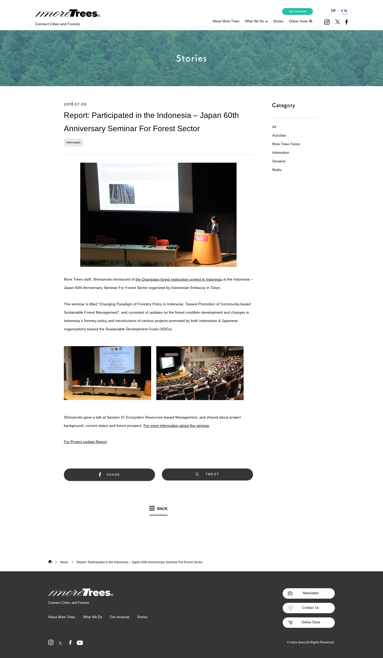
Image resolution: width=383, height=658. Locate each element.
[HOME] (50, 562)
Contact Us (310, 608)
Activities (279, 135)
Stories (278, 21)
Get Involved (297, 11)
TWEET (212, 474)
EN (344, 11)
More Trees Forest (286, 144)
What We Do (254, 21)
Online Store (310, 622)
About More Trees (226, 21)
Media (276, 170)
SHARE (113, 475)
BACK (162, 509)
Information (73, 142)
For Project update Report (85, 442)
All (274, 127)
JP (333, 11)
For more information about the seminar (176, 425)
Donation (279, 161)
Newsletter (311, 593)
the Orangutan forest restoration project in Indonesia (178, 279)
